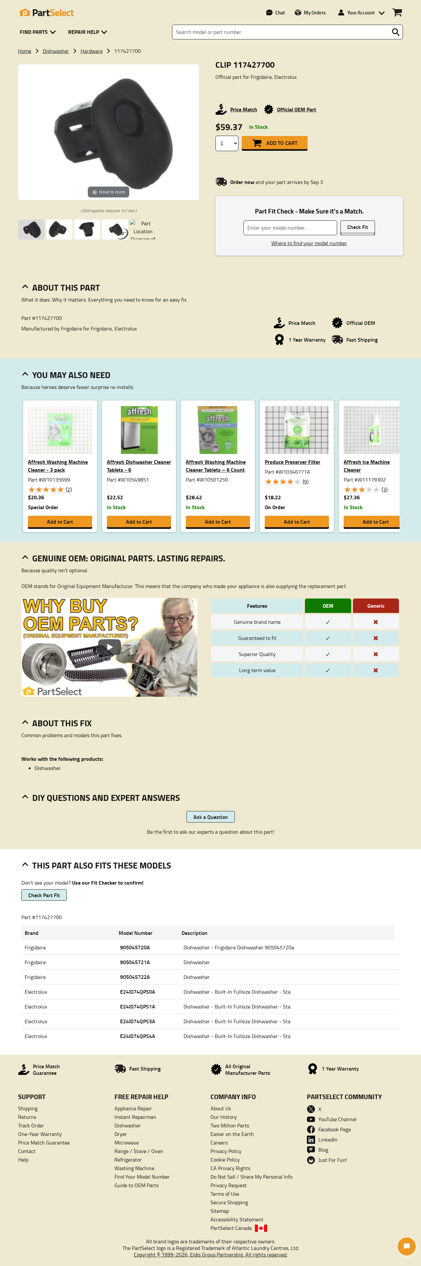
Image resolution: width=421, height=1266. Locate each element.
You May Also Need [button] (71, 375)
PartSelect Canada (231, 1228)
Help (23, 1159)
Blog (323, 1149)
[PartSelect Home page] (46, 12)
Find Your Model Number (142, 1176)
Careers (219, 1142)
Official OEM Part (296, 109)
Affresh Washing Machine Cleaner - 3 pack (58, 465)
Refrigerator (128, 1159)
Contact (27, 1151)
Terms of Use (224, 1193)
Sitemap (219, 1210)
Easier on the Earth (232, 1134)
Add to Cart (281, 143)
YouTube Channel (337, 1119)
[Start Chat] (407, 1246)
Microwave (126, 1142)
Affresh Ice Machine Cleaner (367, 465)
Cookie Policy (225, 1159)
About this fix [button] (62, 723)
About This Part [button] (66, 287)
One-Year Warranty (40, 1134)
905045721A (135, 962)
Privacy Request (228, 1185)
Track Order (31, 1125)
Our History (223, 1116)
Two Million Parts (229, 1125)
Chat (280, 12)
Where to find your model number (309, 243)
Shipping (27, 1108)
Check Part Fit (44, 895)
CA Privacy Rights (230, 1168)
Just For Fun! (332, 1160)
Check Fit (357, 227)
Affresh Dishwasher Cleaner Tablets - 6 (139, 465)
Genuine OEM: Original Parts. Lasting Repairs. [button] (128, 558)
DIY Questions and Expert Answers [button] (106, 797)
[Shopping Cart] (397, 12)
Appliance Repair (133, 1108)
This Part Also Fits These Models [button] (101, 865)
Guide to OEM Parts (136, 1185)
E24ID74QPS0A (137, 991)
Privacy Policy (225, 1151)
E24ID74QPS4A (137, 1036)
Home (24, 51)
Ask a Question (210, 817)
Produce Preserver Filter (292, 461)
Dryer (120, 1134)
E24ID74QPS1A (137, 1006)
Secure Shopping (229, 1202)
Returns (27, 1116)
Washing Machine (134, 1168)
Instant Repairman (135, 1116)
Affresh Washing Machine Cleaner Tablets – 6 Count (216, 465)
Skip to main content (210, 39)
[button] (39, 32)
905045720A (135, 947)
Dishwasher (56, 51)
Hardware (92, 51)
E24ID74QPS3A (137, 1021)
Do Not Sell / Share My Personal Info (251, 1176)
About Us (220, 1108)
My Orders (315, 12)
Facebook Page (334, 1129)
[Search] (396, 32)
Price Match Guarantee (44, 1142)
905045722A (135, 977)
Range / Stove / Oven (138, 1151)
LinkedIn (327, 1139)
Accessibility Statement (236, 1219)
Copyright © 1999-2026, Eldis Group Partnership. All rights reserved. (210, 1254)
